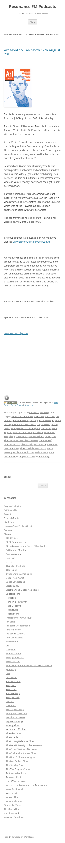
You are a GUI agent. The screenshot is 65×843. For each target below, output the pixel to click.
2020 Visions (12, 537)
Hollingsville (12, 609)
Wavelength (12, 793)
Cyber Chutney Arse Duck (19, 573)
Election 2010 (12, 585)
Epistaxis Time (13, 593)
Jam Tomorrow (13, 629)
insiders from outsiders (24, 424)
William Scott (41, 452)
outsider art (22, 436)
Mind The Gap (13, 661)
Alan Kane (50, 416)
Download (28, 405)
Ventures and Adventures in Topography (26, 785)
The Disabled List (14, 737)
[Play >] (6, 397)
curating (34, 420)
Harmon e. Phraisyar (16, 601)
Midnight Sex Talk (15, 657)
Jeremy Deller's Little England (25, 428)
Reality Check (13, 697)
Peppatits (11, 685)
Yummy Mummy (14, 800)
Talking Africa (13, 725)
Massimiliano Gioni (22, 432)
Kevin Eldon (12, 641)
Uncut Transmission (16, 781)
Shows (7, 533)
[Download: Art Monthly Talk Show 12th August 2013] (10, 402)
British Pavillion (20, 420)
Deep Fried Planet (15, 577)
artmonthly (44, 456)
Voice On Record (14, 789)
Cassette (8, 514)
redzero (10, 701)
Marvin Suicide (13, 653)
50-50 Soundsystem (16, 541)
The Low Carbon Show (17, 761)
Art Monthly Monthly (39, 412)
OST (8, 673)
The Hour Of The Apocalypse (20, 757)
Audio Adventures (15, 553)
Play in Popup (17, 405)
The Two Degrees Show (18, 769)
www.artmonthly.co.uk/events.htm (31, 241)
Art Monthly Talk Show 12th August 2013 (32, 52)
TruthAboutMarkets (16, 773)
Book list (10, 557)
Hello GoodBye (13, 605)
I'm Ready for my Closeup (19, 617)
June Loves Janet (14, 637)
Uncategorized (11, 812)
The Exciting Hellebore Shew (20, 741)
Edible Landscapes (15, 581)
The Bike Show (13, 733)
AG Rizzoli (39, 416)
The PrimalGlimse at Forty (33, 448)
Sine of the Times (13, 804)
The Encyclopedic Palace (33, 444)
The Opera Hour (12, 808)
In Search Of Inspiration (18, 625)
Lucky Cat (11, 649)
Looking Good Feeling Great (18, 526)
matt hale (38, 432)
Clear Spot (11, 569)
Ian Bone (10, 621)
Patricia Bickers (36, 436)
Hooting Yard (12, 613)
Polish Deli (11, 689)
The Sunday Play (14, 765)
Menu (32, 22)
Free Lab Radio (11, 518)
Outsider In (11, 677)
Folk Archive (45, 420)
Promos (8, 530)
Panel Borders (13, 681)
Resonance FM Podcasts (32, 6)
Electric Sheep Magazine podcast (22, 589)
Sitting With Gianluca (16, 713)
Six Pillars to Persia (15, 717)
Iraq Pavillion (43, 424)
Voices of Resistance (14, 816)
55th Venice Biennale (22, 416)
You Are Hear (12, 797)
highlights (9, 522)
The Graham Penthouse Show (21, 753)
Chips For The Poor (15, 565)
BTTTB (9, 561)
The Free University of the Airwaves (24, 745)
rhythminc (11, 705)
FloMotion (11, 597)
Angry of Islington (13, 506)
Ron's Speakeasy (15, 709)
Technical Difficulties (16, 729)
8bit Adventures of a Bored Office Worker (27, 545)
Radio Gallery (13, 693)
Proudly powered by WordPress (19, 837)
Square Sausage (14, 721)
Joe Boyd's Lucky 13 (16, 633)
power (48, 436)
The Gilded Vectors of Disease (21, 749)
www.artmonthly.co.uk (16, 333)
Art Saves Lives (11, 510)
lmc (7, 645)
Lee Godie (46, 428)
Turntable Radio (14, 777)
